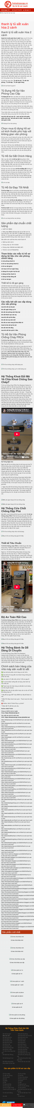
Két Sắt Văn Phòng (8, 1054)
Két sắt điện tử (7, 1039)
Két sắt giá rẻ (21, 1042)
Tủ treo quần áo (22, 1079)
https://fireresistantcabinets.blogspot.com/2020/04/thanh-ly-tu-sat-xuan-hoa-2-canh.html (17, 886)
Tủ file (4, 1082)
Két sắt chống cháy (23, 1047)
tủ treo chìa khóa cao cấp (17, 962)
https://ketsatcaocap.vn (12, 713)
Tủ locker (20, 1080)
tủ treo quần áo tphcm (17, 996)
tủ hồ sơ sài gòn (6, 279)
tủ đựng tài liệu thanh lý (8, 274)
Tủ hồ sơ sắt (6, 1077)
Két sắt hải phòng (23, 1034)
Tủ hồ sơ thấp (22, 1074)
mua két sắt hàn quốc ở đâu (9, 330)
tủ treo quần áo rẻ (17, 1007)
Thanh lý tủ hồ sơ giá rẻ (9, 1089)
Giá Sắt (5, 1096)
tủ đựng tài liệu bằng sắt (8, 276)
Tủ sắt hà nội (18, 80)
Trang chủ (6, 1105)
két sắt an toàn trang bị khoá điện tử (12, 322)
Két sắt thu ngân (7, 1049)
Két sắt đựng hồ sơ (8, 1058)
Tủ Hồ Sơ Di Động (8, 1093)
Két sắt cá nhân (22, 1046)
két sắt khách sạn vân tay (9, 314)
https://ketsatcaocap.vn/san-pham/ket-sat (17, 717)
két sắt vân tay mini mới (8, 320)
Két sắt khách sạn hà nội (25, 1035)
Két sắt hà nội (22, 1039)
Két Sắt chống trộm (8, 1061)
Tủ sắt (19, 1082)
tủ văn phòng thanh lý (8, 261)
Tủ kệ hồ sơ (21, 1096)
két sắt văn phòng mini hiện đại (10, 312)
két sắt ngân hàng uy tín (8, 309)
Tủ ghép (5, 1080)
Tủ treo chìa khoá (23, 1077)
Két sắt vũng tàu (7, 1037)
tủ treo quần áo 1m (17, 973)
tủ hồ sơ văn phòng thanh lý (9, 263)
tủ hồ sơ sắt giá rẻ (6, 266)
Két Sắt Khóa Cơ (22, 1051)
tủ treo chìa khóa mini (17, 940)
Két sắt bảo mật (7, 1046)
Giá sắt (5, 1079)
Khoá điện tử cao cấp (9, 1063)
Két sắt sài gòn (7, 1034)
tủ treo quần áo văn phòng (17, 1018)
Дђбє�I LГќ (27, 10)
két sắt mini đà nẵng (7, 327)
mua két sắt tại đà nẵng (8, 317)
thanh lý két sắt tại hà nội (8, 325)
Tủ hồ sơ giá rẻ (7, 1086)
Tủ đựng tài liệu (7, 1084)
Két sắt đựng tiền (7, 1041)
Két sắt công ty (22, 1044)
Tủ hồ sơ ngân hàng (8, 1087)
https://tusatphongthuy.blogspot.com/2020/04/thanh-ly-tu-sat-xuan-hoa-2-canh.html (16, 868)
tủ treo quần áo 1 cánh (17, 985)
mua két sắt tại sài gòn (8, 307)
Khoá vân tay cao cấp (24, 1061)
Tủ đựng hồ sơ (22, 1084)
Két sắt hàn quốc (7, 1042)
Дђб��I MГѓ (6, 10)
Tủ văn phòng (22, 1087)
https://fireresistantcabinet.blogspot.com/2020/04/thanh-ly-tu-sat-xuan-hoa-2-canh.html (16, 924)
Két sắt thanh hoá (23, 1037)
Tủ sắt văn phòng (7, 1075)
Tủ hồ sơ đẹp (6, 1074)
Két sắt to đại (6, 1044)
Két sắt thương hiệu (8, 1047)
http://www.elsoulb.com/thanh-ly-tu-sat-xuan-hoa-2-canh (16, 820)
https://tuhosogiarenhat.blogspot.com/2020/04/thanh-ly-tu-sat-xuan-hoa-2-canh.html (16, 872)
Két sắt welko (21, 1041)
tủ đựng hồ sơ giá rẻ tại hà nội (10, 271)
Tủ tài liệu (20, 1075)
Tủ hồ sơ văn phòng (23, 1086)
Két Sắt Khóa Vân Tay (24, 1053)
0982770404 (17, 1105)
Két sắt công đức (22, 1049)
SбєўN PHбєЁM (17, 10)
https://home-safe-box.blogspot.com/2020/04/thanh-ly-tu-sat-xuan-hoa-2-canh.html (16, 854)
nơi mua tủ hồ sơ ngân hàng (9, 269)
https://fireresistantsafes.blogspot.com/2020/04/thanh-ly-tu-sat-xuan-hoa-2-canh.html (16, 882)
